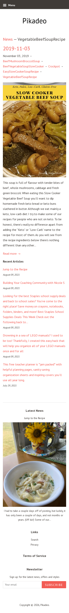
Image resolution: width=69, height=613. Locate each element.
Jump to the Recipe (15, 269)
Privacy (34, 544)
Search (34, 539)
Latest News (35, 411)
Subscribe (54, 585)
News (8, 39)
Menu (11, 5)
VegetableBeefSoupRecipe (20, 77)
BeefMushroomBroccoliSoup (21, 61)
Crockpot (54, 66)
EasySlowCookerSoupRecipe (21, 71)
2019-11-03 (16, 48)
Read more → (12, 253)
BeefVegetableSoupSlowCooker (23, 66)
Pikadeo (44, 605)
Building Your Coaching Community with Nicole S (34, 283)
